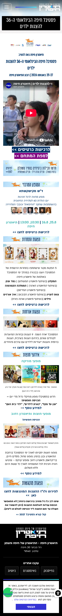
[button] (6, 7)
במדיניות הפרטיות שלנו (25, 599)
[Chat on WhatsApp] (8, 592)
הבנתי (31, 607)
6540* (27, 551)
